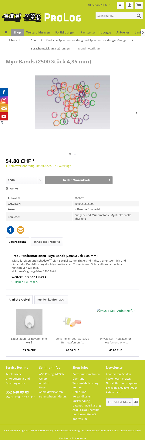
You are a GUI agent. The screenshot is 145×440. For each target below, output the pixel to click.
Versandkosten (63, 430)
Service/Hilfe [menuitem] (99, 5)
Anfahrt (44, 383)
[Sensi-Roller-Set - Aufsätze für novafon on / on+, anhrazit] (72, 322)
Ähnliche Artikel (19, 299)
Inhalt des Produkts (47, 242)
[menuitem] (120, 5)
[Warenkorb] (139, 5)
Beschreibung (17, 242)
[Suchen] (139, 15)
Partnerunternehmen (86, 374)
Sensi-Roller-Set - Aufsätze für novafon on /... (72, 340)
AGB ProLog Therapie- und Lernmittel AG (86, 412)
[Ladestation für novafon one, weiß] (29, 322)
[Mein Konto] (129, 5)
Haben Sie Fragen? (26, 282)
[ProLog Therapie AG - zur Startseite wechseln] (41, 20)
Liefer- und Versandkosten (82, 394)
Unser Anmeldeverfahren (51, 390)
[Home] (6, 32)
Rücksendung (81, 401)
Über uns (78, 378)
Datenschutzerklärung (53, 396)
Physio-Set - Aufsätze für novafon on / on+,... (115, 340)
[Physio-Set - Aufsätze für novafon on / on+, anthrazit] (115, 322)
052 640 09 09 (17, 392)
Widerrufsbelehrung (85, 383)
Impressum (79, 419)
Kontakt (77, 387)
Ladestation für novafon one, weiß (29, 340)
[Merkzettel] (120, 5)
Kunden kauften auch (51, 299)
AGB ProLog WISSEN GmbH (51, 376)
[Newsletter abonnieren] (136, 402)
